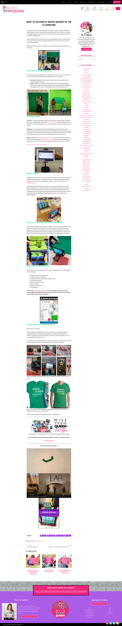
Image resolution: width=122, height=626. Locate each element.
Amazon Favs (101, 2)
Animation (86, 70)
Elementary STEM (86, 111)
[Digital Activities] (107, 8)
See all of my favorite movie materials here (37, 144)
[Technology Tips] (101, 8)
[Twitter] (110, 623)
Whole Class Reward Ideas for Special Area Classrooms (64, 571)
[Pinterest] (117, 623)
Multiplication (86, 143)
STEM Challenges (86, 160)
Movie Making (94, 9)
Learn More (86, 49)
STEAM (86, 156)
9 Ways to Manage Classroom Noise (49, 570)
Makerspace (86, 137)
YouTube (109, 2)
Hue (46, 124)
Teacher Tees (91, 2)
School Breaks (86, 149)
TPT (86, 182)
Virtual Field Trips (86, 186)
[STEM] (82, 8)
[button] (43, 536)
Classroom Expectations (86, 78)
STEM (82, 9)
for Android (51, 137)
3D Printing (86, 68)
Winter (86, 188)
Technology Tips (101, 9)
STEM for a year (86, 162)
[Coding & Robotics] (87, 8)
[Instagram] (107, 623)
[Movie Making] (94, 8)
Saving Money (86, 147)
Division (86, 103)
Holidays (112, 9)
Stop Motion (86, 168)
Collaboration (86, 84)
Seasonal (86, 151)
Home (109, 608)
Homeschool (86, 129)
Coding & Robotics (88, 9)
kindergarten (86, 133)
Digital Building (86, 95)
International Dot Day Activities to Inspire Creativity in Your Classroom (33, 572)
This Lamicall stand (52, 122)
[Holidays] (113, 8)
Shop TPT (116, 2)
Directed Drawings (86, 101)
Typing (86, 184)
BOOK (63, 2)
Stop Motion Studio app (42, 137)
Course (76, 2)
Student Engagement (86, 170)
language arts (86, 135)
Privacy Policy (110, 613)
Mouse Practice (86, 139)
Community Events (86, 87)
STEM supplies (86, 166)
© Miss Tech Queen (7, 624)
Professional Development (86, 145)
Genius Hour (86, 121)
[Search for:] (86, 59)
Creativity (86, 89)
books (86, 72)
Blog (70, 2)
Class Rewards (86, 74)
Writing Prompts (86, 190)
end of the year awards (86, 115)
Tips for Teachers (86, 180)
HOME (5, 2)
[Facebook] (114, 623)
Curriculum (86, 91)
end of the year (86, 113)
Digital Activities (107, 9)
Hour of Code (86, 131)
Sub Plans (86, 172)
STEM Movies (86, 164)
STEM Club (83, 2)
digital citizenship (86, 97)
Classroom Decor (86, 76)
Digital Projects (86, 99)
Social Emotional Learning (86, 153)
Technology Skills (86, 176)
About (109, 610)
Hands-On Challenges (86, 125)
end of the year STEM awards (86, 117)
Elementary (86, 109)
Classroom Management (86, 80)
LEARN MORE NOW (49, 440)
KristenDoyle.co (19, 624)
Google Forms (86, 123)
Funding (86, 119)
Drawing (86, 105)
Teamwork (86, 174)
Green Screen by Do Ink (47, 139)
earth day (86, 107)
